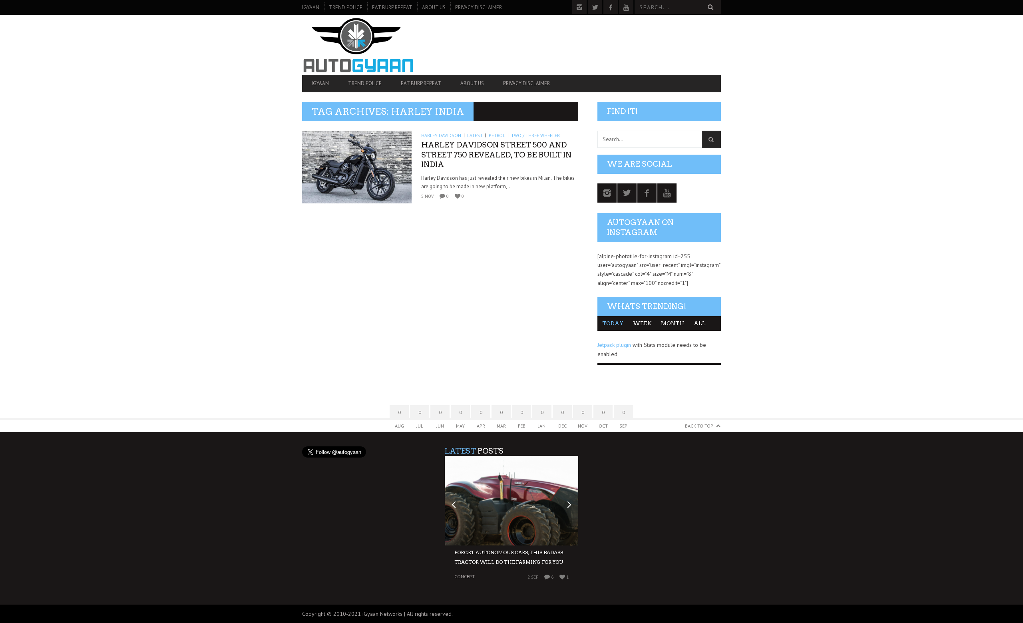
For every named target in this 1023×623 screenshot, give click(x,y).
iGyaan (310, 7)
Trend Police (345, 7)
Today (612, 323)
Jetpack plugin (614, 344)
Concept (464, 576)
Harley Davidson (441, 135)
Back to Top (699, 426)
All (700, 323)
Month (672, 323)
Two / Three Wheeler (535, 135)
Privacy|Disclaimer (478, 7)
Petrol (497, 135)
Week (642, 323)
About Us (434, 7)
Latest (475, 135)
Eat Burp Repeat (392, 7)
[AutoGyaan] (365, 45)
